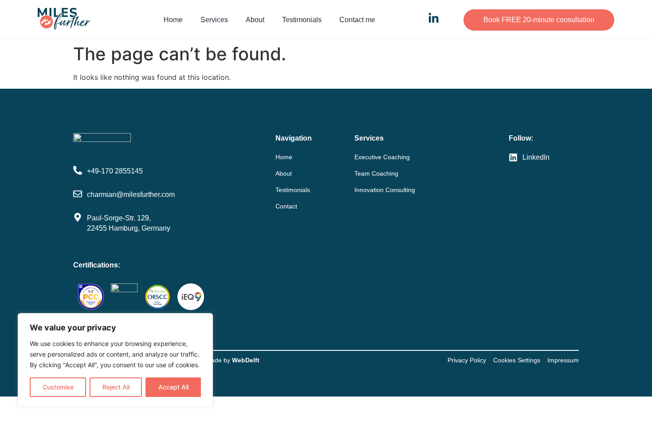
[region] (115, 359)
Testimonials (302, 20)
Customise (58, 387)
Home (173, 20)
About (255, 20)
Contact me (357, 20)
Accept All (173, 387)
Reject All (116, 387)
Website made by (220, 360)
